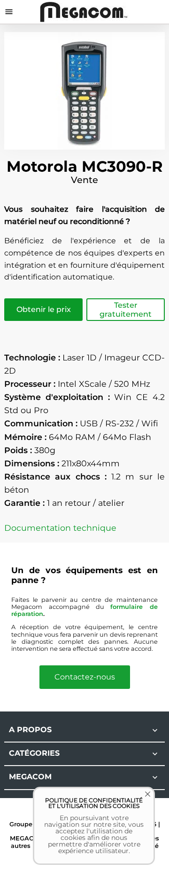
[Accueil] (85, 11)
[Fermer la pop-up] (140, 800)
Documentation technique (60, 528)
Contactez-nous (84, 676)
